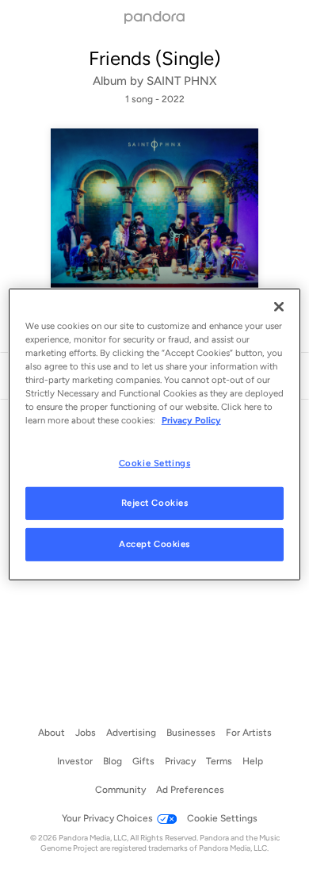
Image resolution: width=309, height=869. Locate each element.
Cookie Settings (155, 462)
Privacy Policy (191, 420)
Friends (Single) (154, 58)
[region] (155, 434)
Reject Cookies (155, 502)
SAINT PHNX (181, 81)
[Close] (278, 306)
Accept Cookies (154, 543)
